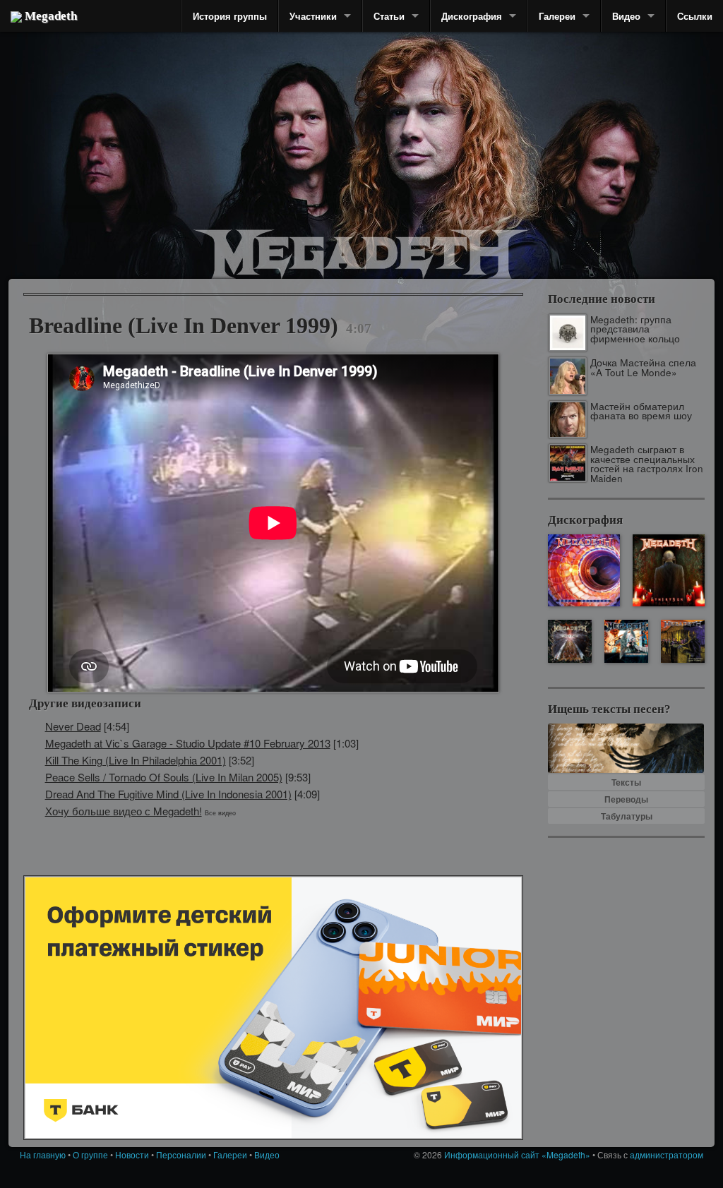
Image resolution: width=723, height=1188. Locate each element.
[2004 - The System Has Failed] (682, 641)
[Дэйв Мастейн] (425, 127)
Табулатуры (626, 816)
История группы (230, 16)
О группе (90, 1154)
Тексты (626, 782)
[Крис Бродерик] (300, 131)
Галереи (557, 16)
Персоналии (181, 1154)
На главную (43, 1154)
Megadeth (49, 16)
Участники (313, 16)
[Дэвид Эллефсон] (603, 169)
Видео (626, 16)
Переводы (626, 799)
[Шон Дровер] (97, 152)
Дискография (471, 16)
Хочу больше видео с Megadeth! (123, 810)
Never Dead (73, 726)
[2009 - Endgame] (569, 641)
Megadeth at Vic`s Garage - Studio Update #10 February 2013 (187, 743)
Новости (132, 1154)
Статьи (389, 16)
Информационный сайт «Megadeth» (517, 1154)
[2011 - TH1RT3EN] (669, 570)
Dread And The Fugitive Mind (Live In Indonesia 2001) (168, 793)
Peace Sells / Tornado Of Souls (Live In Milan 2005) (163, 776)
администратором (666, 1154)
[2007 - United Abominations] (625, 641)
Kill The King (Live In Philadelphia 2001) (135, 759)
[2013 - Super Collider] (584, 570)
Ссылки (694, 16)
